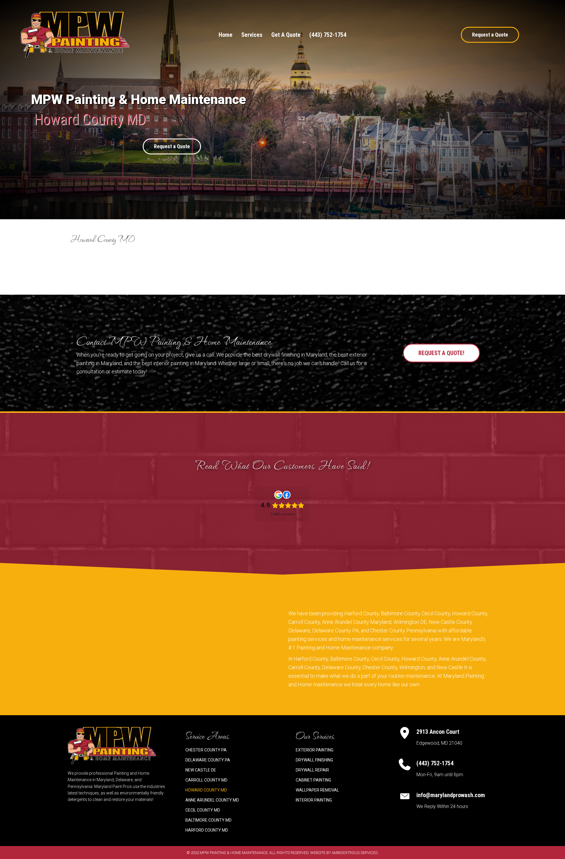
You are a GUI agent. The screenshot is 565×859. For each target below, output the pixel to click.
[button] (490, 35)
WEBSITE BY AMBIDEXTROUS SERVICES (344, 852)
